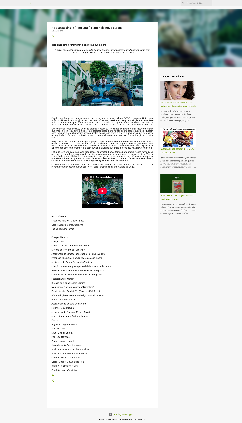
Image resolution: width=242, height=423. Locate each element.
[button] (52, 36)
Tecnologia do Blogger (122, 414)
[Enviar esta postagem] (52, 376)
